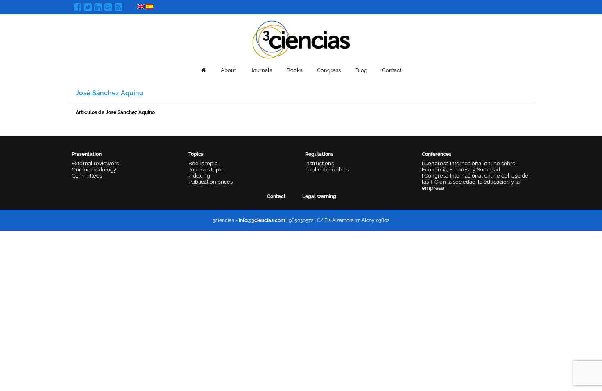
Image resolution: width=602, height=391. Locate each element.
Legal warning (319, 196)
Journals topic (205, 169)
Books (294, 70)
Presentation (87, 154)
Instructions (319, 163)
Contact (391, 70)
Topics (196, 154)
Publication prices (210, 182)
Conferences (436, 154)
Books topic (202, 163)
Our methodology (94, 169)
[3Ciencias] (301, 38)
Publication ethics (327, 169)
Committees (87, 176)
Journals (261, 70)
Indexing (199, 176)
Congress (329, 70)
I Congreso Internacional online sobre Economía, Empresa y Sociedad (469, 166)
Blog (361, 70)
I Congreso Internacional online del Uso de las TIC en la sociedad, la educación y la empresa (475, 182)
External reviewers (95, 163)
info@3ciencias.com (262, 220)
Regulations (319, 154)
